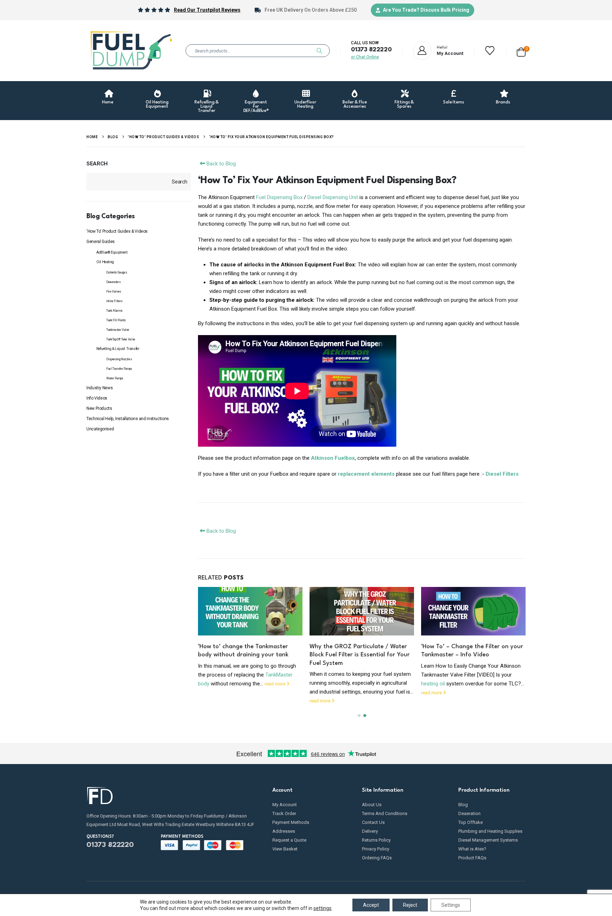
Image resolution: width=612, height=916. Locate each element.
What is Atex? (472, 849)
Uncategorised (100, 428)
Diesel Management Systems (488, 840)
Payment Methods (290, 822)
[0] (521, 51)
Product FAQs (472, 857)
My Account (284, 804)
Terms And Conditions (384, 813)
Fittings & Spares (404, 104)
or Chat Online (365, 57)
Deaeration (469, 813)
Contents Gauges (116, 272)
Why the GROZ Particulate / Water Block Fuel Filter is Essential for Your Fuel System (360, 655)
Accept (371, 905)
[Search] (319, 51)
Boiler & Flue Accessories (354, 104)
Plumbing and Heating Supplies (490, 831)
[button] (359, 715)
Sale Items (453, 102)
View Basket (285, 849)
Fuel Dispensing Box (279, 197)
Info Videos (96, 398)
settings (322, 908)
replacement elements (366, 474)
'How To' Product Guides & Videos (117, 231)
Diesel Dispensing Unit (332, 197)
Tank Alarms (114, 310)
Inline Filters (114, 301)
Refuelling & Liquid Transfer (206, 106)
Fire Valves (113, 291)
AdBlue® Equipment (112, 252)
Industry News (99, 387)
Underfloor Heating (305, 104)
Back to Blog (220, 163)
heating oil (433, 683)
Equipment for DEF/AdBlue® (256, 106)
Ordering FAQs (377, 857)
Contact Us (373, 822)
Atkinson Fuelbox (333, 458)
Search (97, 163)
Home (107, 102)
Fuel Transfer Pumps (119, 369)
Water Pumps (114, 378)
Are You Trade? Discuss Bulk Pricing (426, 10)
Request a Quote (289, 840)
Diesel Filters (502, 474)
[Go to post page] (250, 611)
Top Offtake (470, 822)
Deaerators (113, 282)
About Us (371, 804)
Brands (503, 102)
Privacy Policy (375, 849)
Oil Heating (105, 262)
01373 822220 (371, 50)
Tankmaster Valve (117, 330)
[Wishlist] (489, 50)
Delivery (370, 831)
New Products (99, 408)
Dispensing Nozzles (119, 359)
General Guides (100, 241)
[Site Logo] (130, 51)
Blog (463, 804)
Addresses (283, 831)
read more (276, 683)
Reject (410, 905)
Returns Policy (376, 840)
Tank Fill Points (116, 320)
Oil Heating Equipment (157, 104)
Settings (450, 905)
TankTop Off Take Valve (120, 339)
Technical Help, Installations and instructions (127, 418)
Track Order (284, 813)
